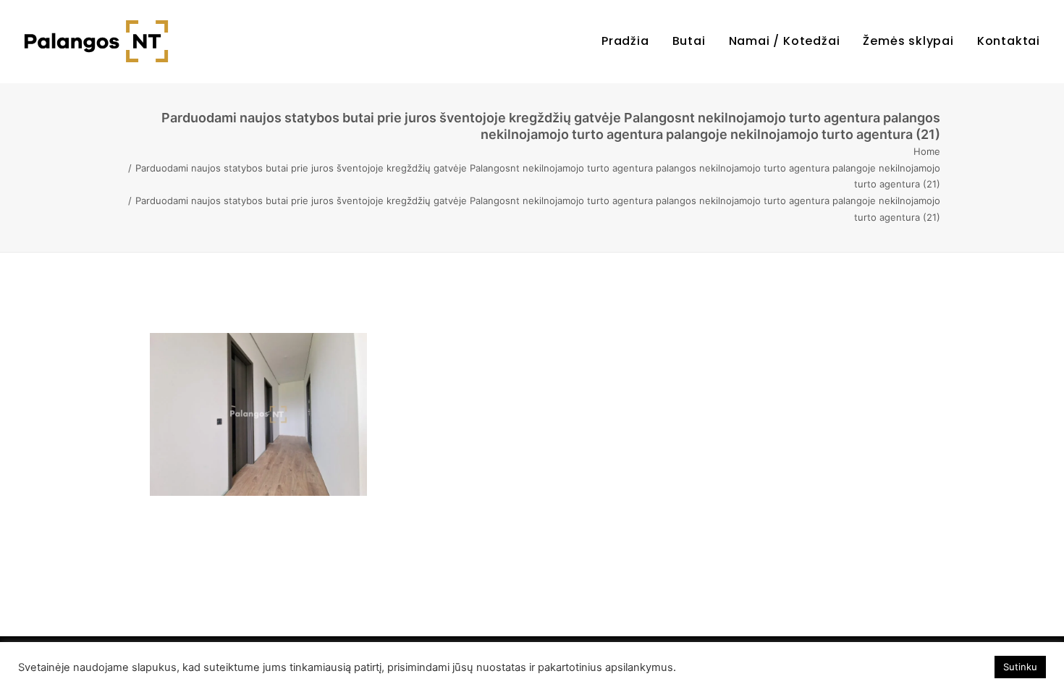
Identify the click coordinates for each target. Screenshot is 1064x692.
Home (926, 151)
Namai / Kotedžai (784, 41)
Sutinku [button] (1020, 666)
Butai (689, 41)
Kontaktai (1008, 41)
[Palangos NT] (96, 41)
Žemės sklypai (908, 41)
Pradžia (625, 41)
